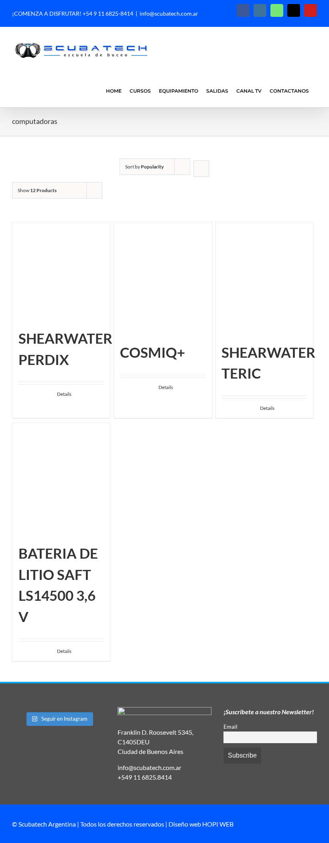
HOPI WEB (218, 824)
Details (64, 394)
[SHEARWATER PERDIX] (61, 271)
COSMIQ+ (152, 352)
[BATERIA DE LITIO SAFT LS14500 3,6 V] (61, 479)
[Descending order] (201, 168)
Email (230, 726)
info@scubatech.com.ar (169, 13)
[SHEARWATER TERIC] (264, 278)
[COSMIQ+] (162, 278)
